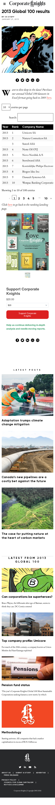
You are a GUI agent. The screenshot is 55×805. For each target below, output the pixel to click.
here (49, 97)
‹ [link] (9, 198)
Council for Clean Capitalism (18, 782)
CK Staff (9, 17)
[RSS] (35, 767)
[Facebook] (17, 80)
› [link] (51, 198)
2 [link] (19, 198)
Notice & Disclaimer (14, 784)
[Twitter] (22, 80)
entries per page (19, 107)
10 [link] (46, 198)
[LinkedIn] (25, 767)
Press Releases (11, 775)
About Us (6, 773)
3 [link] (24, 198)
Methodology (11, 732)
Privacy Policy (9, 780)
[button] (10, 127)
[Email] (37, 80)
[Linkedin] (27, 80)
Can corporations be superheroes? (27, 596)
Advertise (41, 773)
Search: (13, 117)
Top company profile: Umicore (24, 640)
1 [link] (14, 198)
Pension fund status (16, 685)
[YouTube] (30, 767)
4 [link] (29, 198)
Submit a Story (23, 773)
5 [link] (33, 198)
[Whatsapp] (32, 80)
